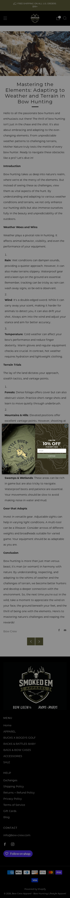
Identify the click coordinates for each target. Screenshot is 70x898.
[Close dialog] (66, 425)
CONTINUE (51, 456)
